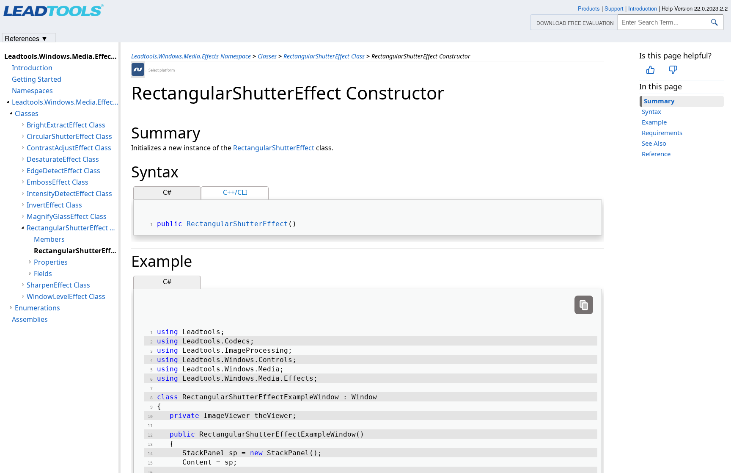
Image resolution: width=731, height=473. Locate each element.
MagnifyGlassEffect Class (67, 216)
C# (167, 192)
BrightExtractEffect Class (66, 125)
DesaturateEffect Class (63, 159)
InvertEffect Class (54, 205)
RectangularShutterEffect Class (324, 56)
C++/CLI (235, 192)
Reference (656, 153)
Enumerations (37, 308)
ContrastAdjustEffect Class (69, 147)
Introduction (32, 67)
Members (49, 239)
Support (614, 8)
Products (589, 8)
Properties (51, 262)
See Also (654, 143)
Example (654, 122)
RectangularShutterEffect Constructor (76, 250)
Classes (267, 56)
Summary (659, 101)
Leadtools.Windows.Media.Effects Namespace (191, 56)
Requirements (662, 132)
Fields (43, 273)
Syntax (651, 111)
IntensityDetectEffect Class (69, 193)
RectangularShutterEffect (273, 147)
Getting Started (36, 79)
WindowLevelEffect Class (66, 296)
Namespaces (32, 90)
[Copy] (583, 305)
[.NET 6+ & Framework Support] (138, 69)
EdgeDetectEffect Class (63, 170)
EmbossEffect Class (57, 182)
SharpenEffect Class (58, 285)
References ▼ (26, 37)
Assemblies (30, 319)
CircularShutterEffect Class (69, 136)
